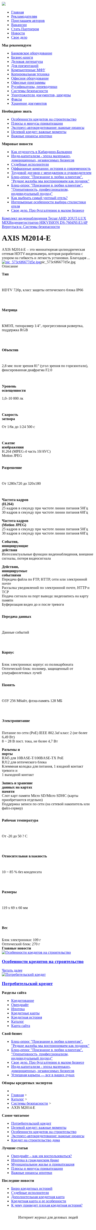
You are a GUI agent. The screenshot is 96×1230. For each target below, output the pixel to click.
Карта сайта (20, 1026)
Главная (17, 12)
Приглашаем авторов (28, 21)
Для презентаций (24, 66)
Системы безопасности (29, 91)
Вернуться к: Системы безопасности (31, 227)
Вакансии (19, 25)
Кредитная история (26, 1017)
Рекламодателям (24, 16)
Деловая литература (27, 62)
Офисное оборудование (30, 78)
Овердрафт (20, 1005)
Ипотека (18, 1009)
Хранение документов (29, 103)
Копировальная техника (30, 74)
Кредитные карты (25, 1013)
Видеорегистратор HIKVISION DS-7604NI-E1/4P (48, 222)
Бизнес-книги (22, 57)
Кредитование (22, 1001)
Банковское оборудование (31, 53)
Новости (18, 33)
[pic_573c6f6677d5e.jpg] (21, 262)
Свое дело (19, 37)
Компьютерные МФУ (28, 70)
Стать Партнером (25, 29)
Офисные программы (28, 82)
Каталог (17, 1021)
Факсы (16, 99)
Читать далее (12, 970)
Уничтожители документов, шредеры (41, 95)
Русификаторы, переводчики (34, 87)
